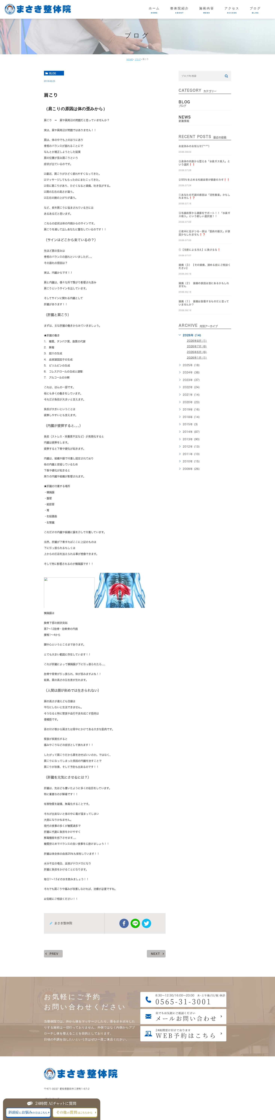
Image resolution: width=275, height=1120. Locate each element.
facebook (124, 923)
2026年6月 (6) (197, 352)
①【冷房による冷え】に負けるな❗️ (200, 249)
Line (135, 923)
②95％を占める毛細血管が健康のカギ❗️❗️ (204, 179)
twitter (146, 923)
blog (52, 73)
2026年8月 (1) (197, 341)
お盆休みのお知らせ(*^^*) (194, 146)
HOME (129, 59)
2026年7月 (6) (197, 346)
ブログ (138, 59)
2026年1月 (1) (197, 357)
